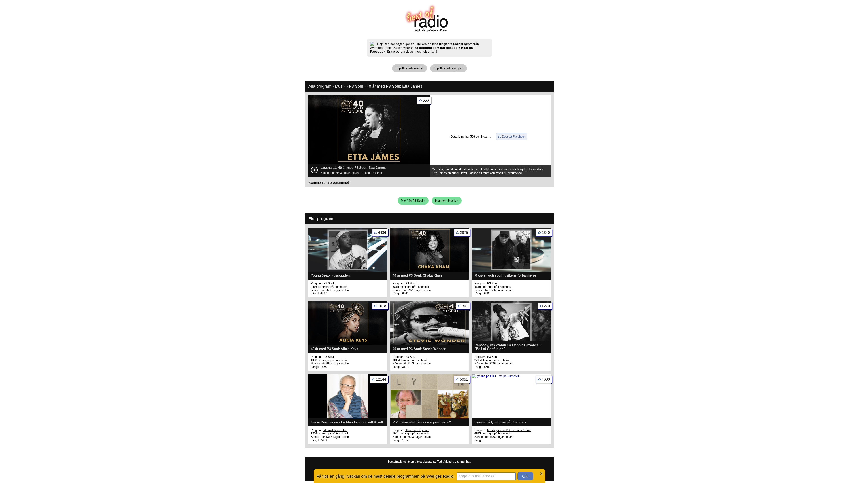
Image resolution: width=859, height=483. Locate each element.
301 (465, 306)
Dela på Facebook (513, 136)
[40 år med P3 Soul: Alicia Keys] (347, 344)
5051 (464, 379)
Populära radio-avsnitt (409, 68)
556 (426, 100)
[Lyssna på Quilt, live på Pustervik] (496, 376)
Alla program (319, 86)
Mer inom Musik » (446, 200)
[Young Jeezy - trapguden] (347, 270)
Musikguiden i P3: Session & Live (509, 430)
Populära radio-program (449, 68)
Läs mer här (462, 461)
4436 (382, 233)
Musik (340, 86)
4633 (546, 379)
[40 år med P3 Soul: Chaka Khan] (429, 270)
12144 (381, 379)
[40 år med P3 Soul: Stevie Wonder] (429, 344)
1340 (546, 233)
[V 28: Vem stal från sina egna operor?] (429, 417)
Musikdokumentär (335, 430)
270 (547, 306)
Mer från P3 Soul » (413, 200)
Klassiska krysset (417, 430)
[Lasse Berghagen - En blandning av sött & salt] (347, 417)
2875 (464, 233)
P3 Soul (356, 86)
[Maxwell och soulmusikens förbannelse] (511, 270)
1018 (382, 306)
